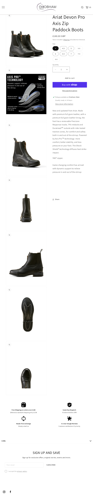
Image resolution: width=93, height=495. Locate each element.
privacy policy (22, 471)
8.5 (57, 59)
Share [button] (57, 199)
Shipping (66, 40)
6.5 (63, 54)
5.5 (80, 49)
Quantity (56, 65)
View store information (64, 104)
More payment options (69, 90)
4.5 (63, 48)
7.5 (80, 54)
